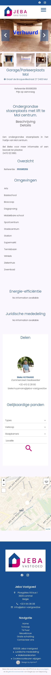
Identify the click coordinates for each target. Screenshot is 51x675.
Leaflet (48, 529)
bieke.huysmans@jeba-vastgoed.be (27, 388)
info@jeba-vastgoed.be (27, 607)
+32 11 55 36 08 (27, 603)
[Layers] (46, 481)
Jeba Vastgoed (25, 587)
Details (25, 125)
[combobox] (25, 420)
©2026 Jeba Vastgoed (25, 648)
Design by (29, 662)
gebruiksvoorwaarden (16, 672)
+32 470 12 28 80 (27, 384)
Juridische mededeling (27, 651)
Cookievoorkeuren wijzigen (27, 658)
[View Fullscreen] (4, 490)
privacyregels (44, 669)
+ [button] (4, 480)
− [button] (4, 484)
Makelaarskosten (27, 655)
